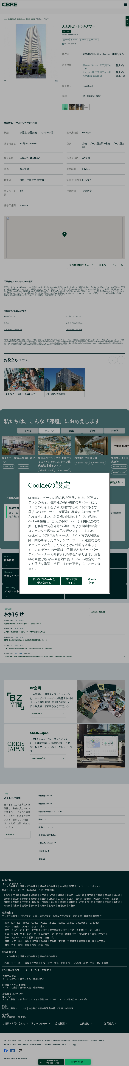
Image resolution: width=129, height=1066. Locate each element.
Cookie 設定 (92, 580)
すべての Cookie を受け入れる (44, 580)
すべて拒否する (71, 580)
